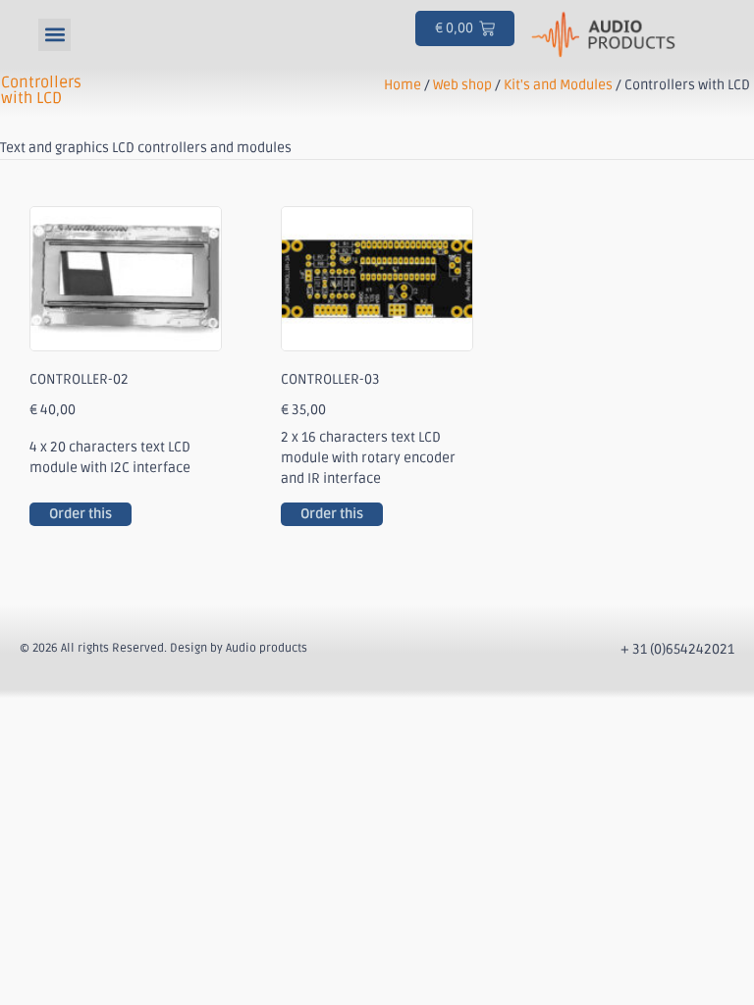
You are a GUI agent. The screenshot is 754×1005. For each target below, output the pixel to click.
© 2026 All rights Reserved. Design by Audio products (163, 648)
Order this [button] (80, 513)
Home (402, 85)
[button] (54, 35)
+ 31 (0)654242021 (677, 649)
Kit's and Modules (558, 85)
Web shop (462, 85)
